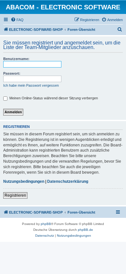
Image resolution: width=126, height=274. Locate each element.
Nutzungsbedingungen (23, 181)
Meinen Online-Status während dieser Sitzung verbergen (53, 98)
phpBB (46, 224)
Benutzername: (16, 59)
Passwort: (11, 73)
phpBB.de (85, 229)
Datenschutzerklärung (67, 181)
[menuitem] (17, 20)
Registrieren (15, 195)
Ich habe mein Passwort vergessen (31, 85)
